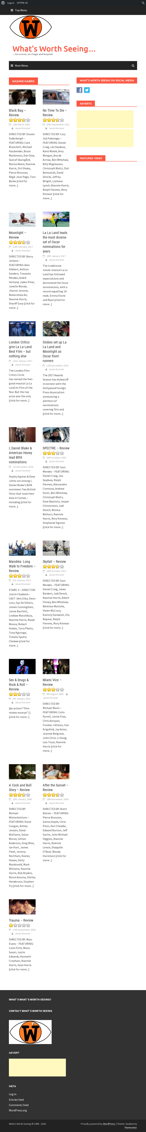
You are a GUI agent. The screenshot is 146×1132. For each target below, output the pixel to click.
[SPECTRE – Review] (56, 434)
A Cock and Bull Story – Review (20, 787)
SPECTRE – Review (56, 448)
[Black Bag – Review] (22, 96)
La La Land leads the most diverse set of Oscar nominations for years (55, 242)
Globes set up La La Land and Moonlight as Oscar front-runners (55, 351)
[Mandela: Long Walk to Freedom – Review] (22, 547)
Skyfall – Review (54, 561)
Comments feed (18, 1105)
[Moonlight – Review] (22, 219)
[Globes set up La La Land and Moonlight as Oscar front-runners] (56, 328)
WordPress (109, 1123)
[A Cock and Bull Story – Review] (22, 771)
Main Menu (21, 65)
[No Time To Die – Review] (56, 96)
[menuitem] (3, 3)
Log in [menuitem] (10, 2)
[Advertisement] (105, 119)
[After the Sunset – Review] (56, 771)
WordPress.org (18, 1110)
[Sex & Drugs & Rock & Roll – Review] (22, 666)
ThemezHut (130, 1127)
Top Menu (21, 10)
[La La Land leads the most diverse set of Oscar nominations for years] (56, 219)
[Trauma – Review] (22, 906)
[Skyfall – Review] (56, 547)
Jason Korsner (22, 128)
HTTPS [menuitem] (22, 2)
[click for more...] (19, 400)
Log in (12, 1094)
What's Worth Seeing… (54, 48)
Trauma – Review (21, 920)
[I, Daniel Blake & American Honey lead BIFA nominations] (22, 434)
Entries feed (16, 1099)
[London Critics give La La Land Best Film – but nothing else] (22, 328)
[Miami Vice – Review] (56, 666)
